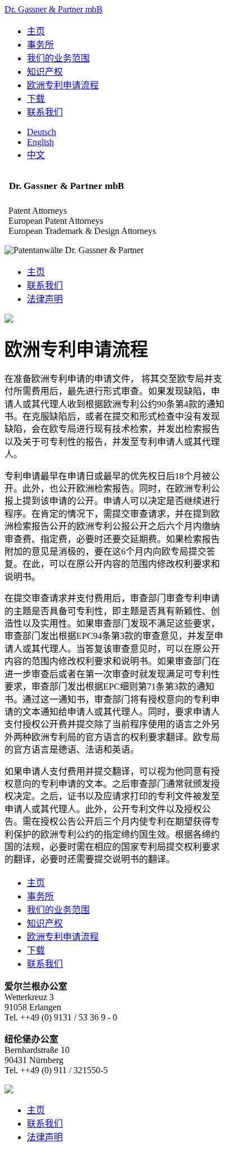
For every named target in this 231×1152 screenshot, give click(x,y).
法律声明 (45, 299)
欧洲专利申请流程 (63, 85)
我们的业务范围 (58, 58)
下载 (36, 99)
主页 (36, 31)
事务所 (40, 45)
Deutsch (41, 132)
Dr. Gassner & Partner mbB (53, 9)
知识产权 (45, 71)
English (40, 142)
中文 (36, 155)
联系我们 (45, 112)
